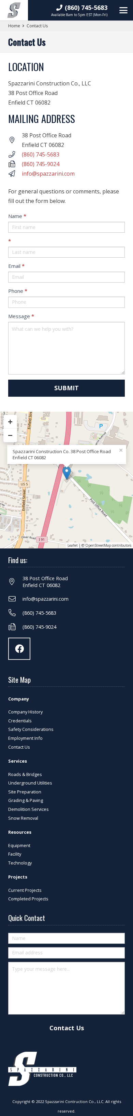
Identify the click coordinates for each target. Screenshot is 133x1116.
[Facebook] (19, 649)
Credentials (20, 721)
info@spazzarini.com (48, 173)
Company (18, 699)
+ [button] (10, 421)
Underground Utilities (30, 783)
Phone (17, 290)
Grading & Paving (25, 800)
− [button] (10, 435)
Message (21, 316)
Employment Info (25, 738)
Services (17, 761)
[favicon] (14, 10)
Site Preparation (24, 792)
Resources (19, 832)
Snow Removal (23, 818)
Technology (20, 863)
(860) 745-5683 (40, 154)
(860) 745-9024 (40, 164)
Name (17, 216)
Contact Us (19, 747)
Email (16, 265)
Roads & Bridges (25, 774)
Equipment (19, 845)
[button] (123, 10)
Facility (14, 854)
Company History (25, 712)
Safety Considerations (31, 729)
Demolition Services (28, 809)
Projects (17, 877)
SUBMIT (66, 388)
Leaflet (73, 545)
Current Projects (25, 890)
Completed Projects (28, 899)
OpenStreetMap (98, 545)
